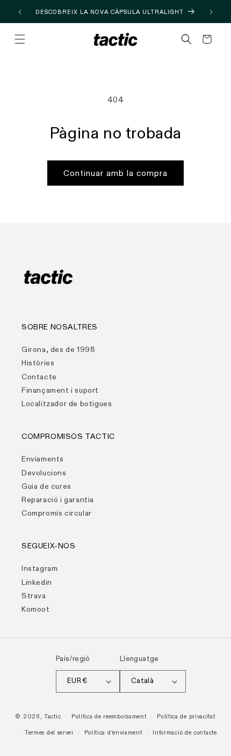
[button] (20, 39)
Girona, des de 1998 (58, 349)
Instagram (39, 568)
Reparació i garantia (57, 500)
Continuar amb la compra (115, 173)
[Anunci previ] (20, 12)
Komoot (35, 609)
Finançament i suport (60, 390)
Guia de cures (46, 486)
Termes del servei (49, 733)
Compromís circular (56, 513)
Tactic (52, 717)
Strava (33, 596)
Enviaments (42, 459)
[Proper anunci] (211, 12)
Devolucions (44, 473)
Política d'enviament (113, 733)
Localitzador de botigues (66, 404)
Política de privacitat (186, 717)
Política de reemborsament (109, 717)
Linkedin (36, 582)
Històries (37, 363)
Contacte (39, 377)
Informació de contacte (184, 733)
